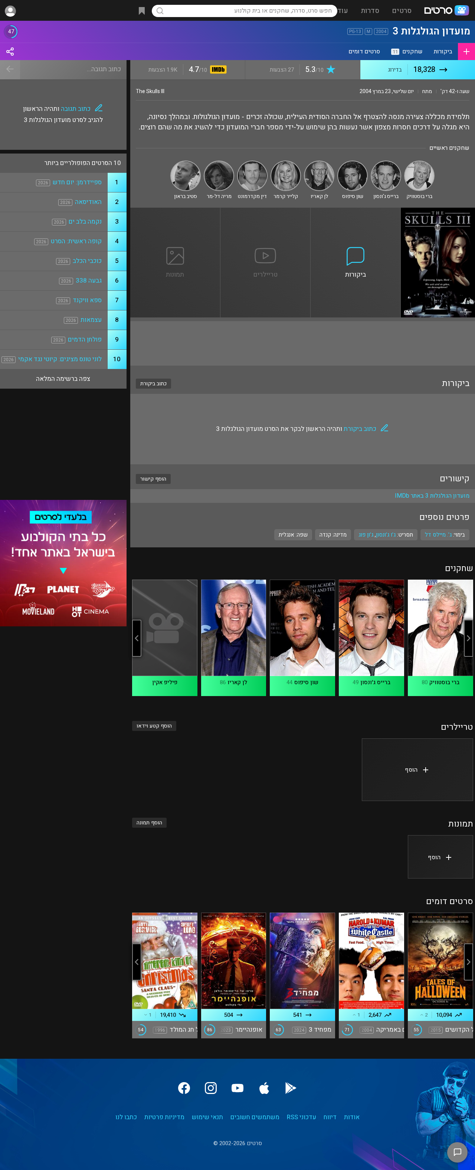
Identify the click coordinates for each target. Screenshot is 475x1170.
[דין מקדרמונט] (252, 164)
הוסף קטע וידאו (154, 726)
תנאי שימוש (207, 1117)
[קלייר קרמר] (285, 164)
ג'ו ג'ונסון (386, 535)
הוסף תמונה (149, 823)
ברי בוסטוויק (444, 682)
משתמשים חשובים (254, 1117)
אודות (352, 1117)
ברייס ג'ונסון (375, 682)
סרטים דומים (364, 51)
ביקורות (443, 51)
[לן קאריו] (319, 164)
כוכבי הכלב (87, 261)
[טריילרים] (265, 212)
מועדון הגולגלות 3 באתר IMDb (432, 495)
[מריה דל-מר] (219, 164)
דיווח (330, 1117)
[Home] (446, 11)
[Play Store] (291, 1088)
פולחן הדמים (85, 339)
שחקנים (408, 51)
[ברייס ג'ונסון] (386, 164)
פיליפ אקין (164, 682)
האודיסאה (88, 202)
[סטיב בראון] (185, 164)
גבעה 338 (89, 280)
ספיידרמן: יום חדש (77, 182)
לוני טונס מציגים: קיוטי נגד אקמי (60, 359)
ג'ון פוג (365, 535)
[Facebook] (184, 1088)
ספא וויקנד (87, 300)
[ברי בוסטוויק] (419, 164)
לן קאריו (237, 682)
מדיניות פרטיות (164, 1117)
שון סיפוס (306, 682)
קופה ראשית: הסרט (76, 241)
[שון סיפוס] (352, 164)
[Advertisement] (302, 343)
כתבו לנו (126, 1117)
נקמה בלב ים (85, 221)
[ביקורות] (356, 212)
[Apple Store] (264, 1088)
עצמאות (91, 319)
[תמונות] (175, 212)
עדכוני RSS (301, 1117)
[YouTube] (237, 1088)
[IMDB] (217, 70)
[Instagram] (211, 1088)
